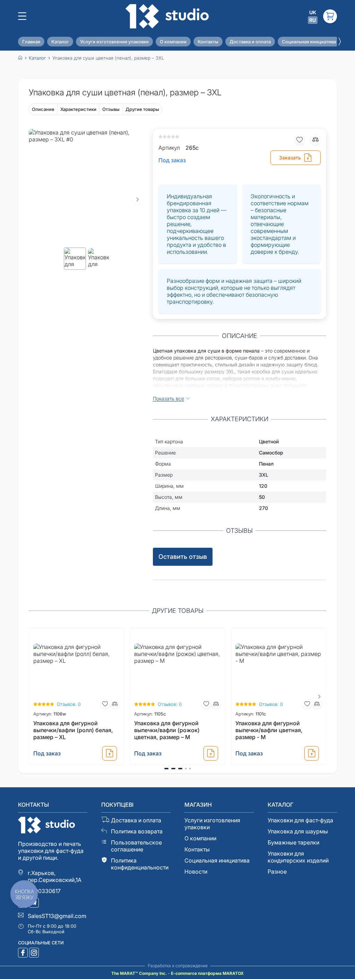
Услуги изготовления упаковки (114, 41)
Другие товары (142, 109)
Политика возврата (137, 831)
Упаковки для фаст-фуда (300, 820)
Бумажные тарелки (293, 842)
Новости (195, 871)
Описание (43, 109)
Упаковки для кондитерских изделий (298, 857)
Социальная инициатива (309, 41)
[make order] (109, 753)
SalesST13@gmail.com (57, 915)
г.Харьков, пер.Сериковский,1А (54, 876)
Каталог (60, 41)
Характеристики (78, 109)
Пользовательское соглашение (136, 846)
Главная (31, 41)
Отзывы (111, 109)
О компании (173, 41)
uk (312, 12)
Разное (277, 871)
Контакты (208, 41)
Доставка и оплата (250, 41)
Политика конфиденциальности (139, 864)
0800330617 (44, 890)
